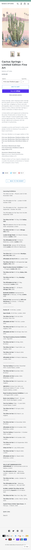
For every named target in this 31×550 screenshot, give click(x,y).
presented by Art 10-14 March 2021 (14, 490)
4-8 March (13, 240)
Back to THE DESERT (17, 181)
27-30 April (12, 408)
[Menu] (28, 3)
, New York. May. (13, 495)
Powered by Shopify (21, 544)
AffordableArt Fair (11, 224)
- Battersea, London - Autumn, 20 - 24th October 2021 (14, 473)
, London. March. (13, 498)
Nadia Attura (8, 3)
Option (4, 78)
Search (5, 515)
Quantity (24, 78)
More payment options (15, 95)
